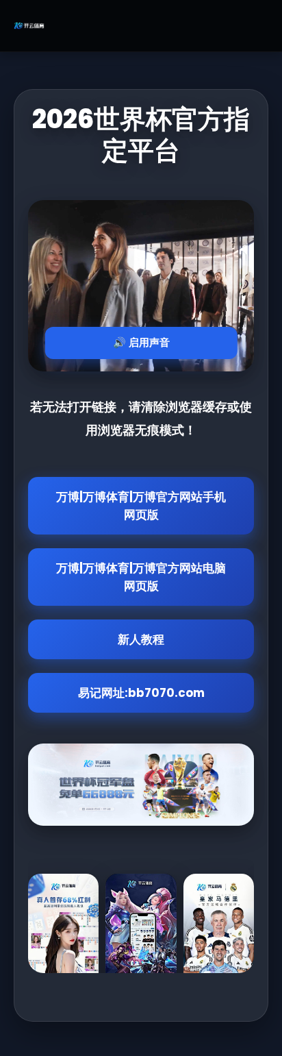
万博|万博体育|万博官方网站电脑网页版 (141, 577)
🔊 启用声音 (141, 342)
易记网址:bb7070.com (141, 693)
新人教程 (141, 639)
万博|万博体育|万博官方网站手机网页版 (141, 506)
